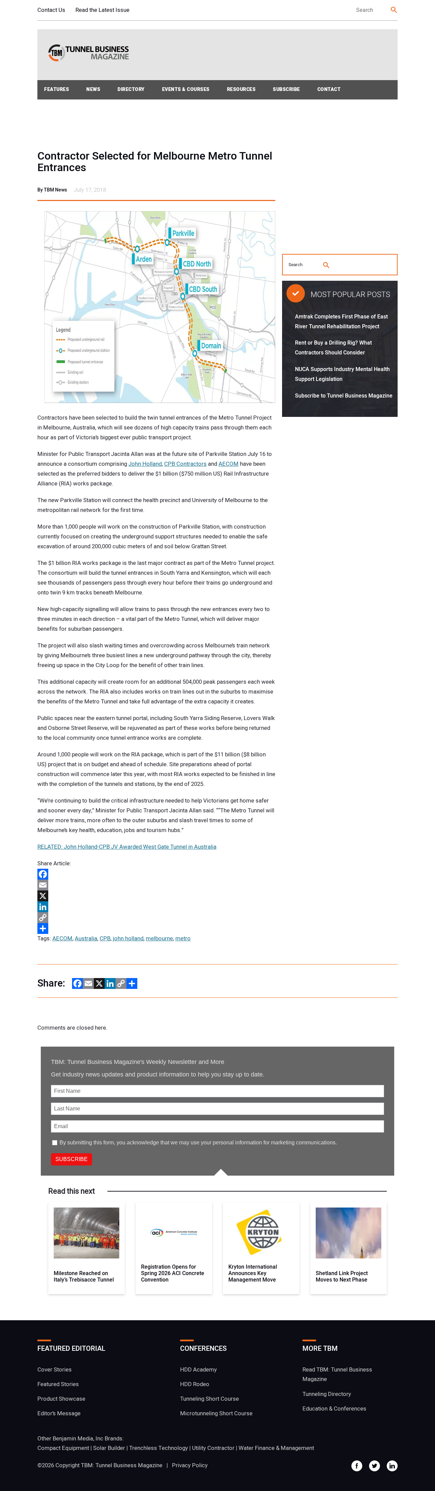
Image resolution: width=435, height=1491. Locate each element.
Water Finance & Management (276, 1448)
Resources (241, 89)
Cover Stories (54, 1369)
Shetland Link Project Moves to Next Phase (342, 1276)
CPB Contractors (185, 464)
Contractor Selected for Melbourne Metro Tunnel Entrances (154, 161)
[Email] (156, 885)
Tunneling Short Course (209, 1399)
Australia (86, 938)
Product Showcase (61, 1399)
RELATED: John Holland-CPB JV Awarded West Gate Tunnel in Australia (126, 847)
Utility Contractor (213, 1448)
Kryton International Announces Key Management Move (252, 1274)
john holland (128, 938)
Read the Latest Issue (102, 10)
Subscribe (286, 89)
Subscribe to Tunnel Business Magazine (344, 396)
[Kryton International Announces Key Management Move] (261, 1233)
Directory (131, 89)
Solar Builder (109, 1448)
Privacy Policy (190, 1465)
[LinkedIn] (156, 906)
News (93, 89)
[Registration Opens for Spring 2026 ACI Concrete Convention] (174, 1233)
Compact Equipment (63, 1448)
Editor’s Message (59, 1413)
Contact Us (51, 10)
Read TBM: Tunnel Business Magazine (337, 1374)
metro (183, 938)
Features (56, 89)
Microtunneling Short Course (216, 1413)
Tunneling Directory (326, 1394)
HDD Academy (198, 1369)
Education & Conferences (334, 1408)
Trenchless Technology (158, 1448)
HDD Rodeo (194, 1384)
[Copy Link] (156, 917)
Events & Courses (186, 89)
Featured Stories (58, 1384)
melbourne (159, 938)
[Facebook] (156, 874)
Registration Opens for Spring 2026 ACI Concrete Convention (172, 1274)
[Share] (156, 928)
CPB (105, 938)
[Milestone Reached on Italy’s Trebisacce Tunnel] (86, 1233)
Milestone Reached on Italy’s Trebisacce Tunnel (84, 1276)
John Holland (145, 464)
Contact (329, 89)
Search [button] (394, 10)
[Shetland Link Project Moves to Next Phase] (348, 1233)
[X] (156, 895)
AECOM (229, 464)
